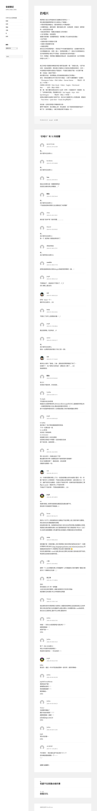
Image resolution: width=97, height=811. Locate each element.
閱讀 (7, 21)
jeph (51, 120)
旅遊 (7, 36)
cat (48, 293)
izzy (48, 310)
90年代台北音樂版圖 (11, 18)
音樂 (7, 24)
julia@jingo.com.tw (46, 717)
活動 (7, 30)
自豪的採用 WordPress (46, 807)
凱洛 (48, 194)
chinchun (50, 246)
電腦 (7, 27)
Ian (48, 177)
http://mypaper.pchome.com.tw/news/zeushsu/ (68, 547)
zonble (49, 262)
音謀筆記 (10, 6)
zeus (48, 537)
